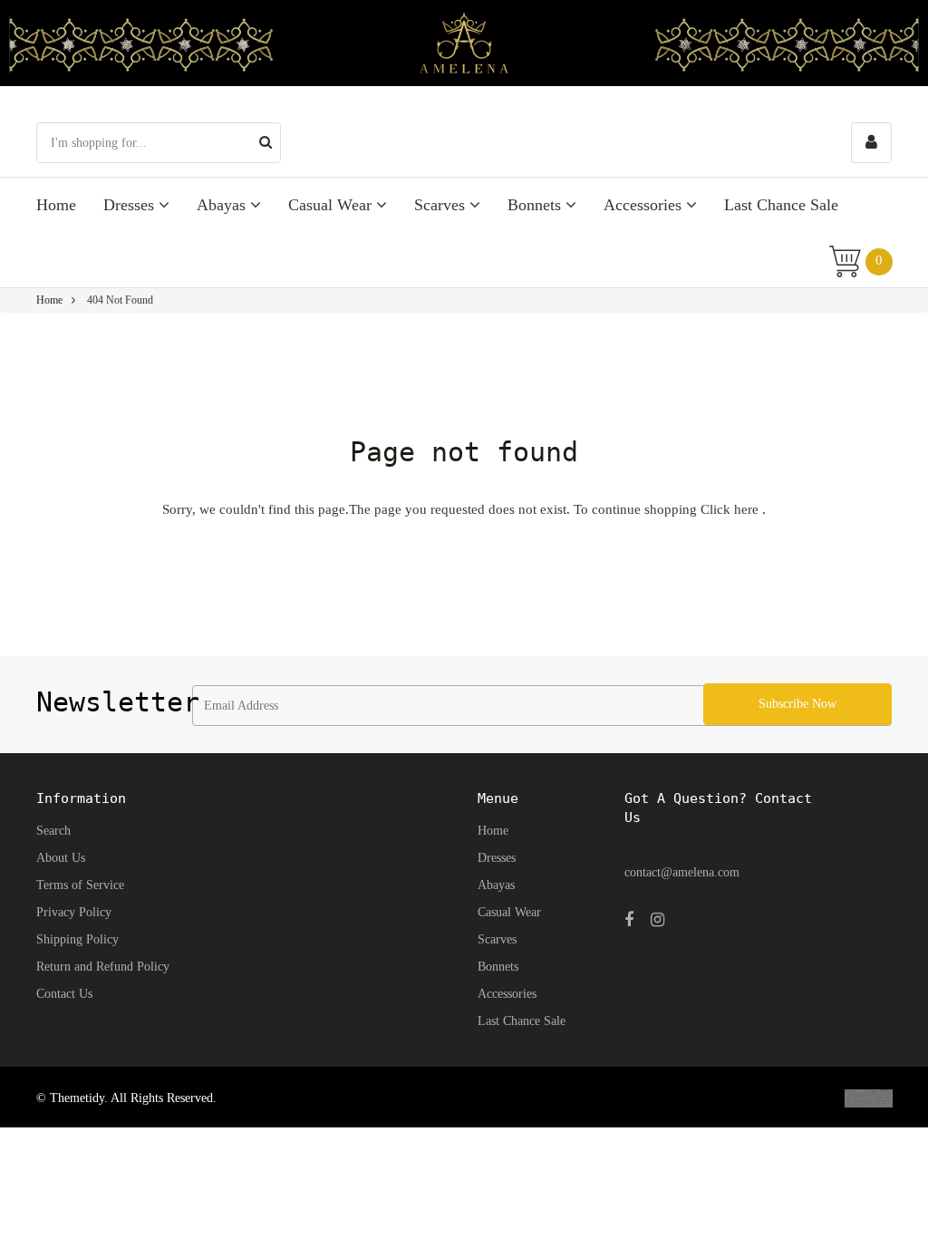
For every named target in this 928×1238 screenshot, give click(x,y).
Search (53, 830)
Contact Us (64, 994)
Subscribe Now (797, 704)
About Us (60, 858)
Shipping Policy (77, 939)
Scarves (441, 205)
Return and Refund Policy (102, 966)
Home (56, 205)
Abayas (223, 205)
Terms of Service (80, 885)
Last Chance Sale (781, 205)
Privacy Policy (73, 912)
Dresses (131, 205)
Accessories (645, 205)
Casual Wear (332, 205)
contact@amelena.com (682, 872)
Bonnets (537, 205)
